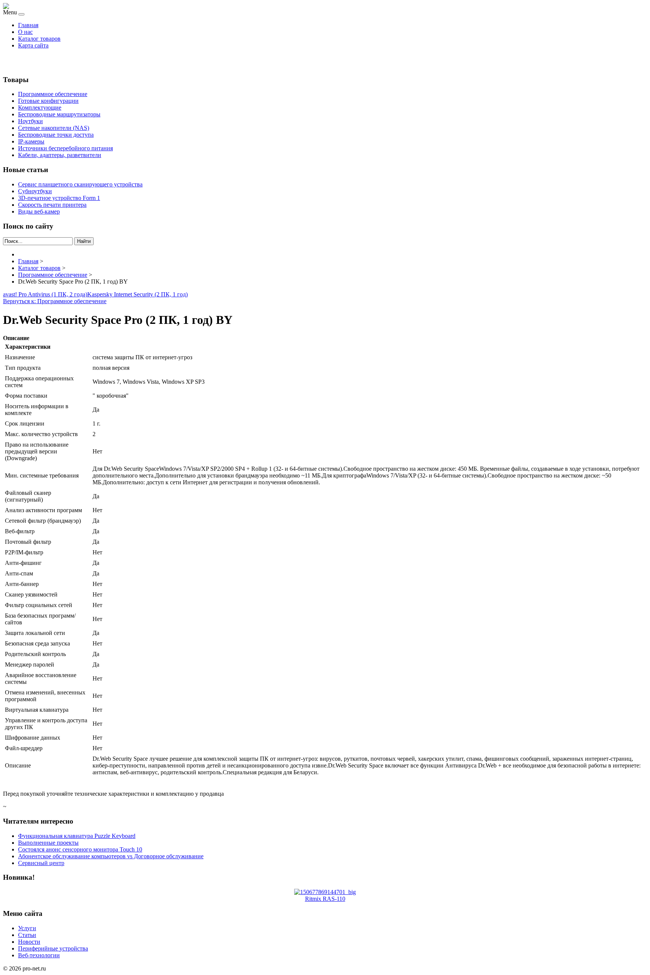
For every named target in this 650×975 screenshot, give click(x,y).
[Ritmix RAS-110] (325, 892)
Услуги (27, 928)
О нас (25, 32)
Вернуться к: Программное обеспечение (54, 301)
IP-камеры (31, 141)
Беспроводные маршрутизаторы (59, 114)
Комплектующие (39, 107)
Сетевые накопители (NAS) (53, 128)
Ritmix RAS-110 (325, 899)
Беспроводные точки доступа (56, 134)
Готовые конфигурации (48, 101)
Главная (28, 25)
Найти (84, 241)
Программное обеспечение (52, 94)
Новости (29, 941)
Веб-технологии (39, 955)
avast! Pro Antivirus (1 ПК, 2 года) (45, 294)
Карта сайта (33, 45)
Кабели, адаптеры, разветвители (59, 155)
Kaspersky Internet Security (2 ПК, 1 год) (137, 294)
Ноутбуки (30, 121)
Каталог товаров (39, 38)
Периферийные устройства (53, 948)
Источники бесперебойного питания (65, 148)
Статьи (27, 935)
